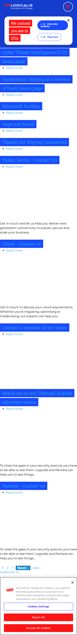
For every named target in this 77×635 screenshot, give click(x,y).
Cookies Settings (38, 606)
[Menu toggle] (68, 6)
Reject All (38, 617)
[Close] (72, 582)
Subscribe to (9, 572)
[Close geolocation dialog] (69, 20)
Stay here (52, 37)
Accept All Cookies (38, 627)
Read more (14, 68)
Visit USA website (49, 25)
